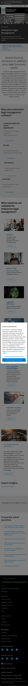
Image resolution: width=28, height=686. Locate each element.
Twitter (7, 658)
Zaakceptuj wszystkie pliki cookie (14, 360)
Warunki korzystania (6, 672)
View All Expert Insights (7, 486)
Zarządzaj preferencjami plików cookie (14, 356)
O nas (2, 585)
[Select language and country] (25, 6)
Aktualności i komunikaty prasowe (10, 588)
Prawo (2, 611)
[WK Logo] (6, 664)
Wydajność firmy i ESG (7, 605)
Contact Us (4, 632)
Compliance (4, 608)
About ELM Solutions (6, 641)
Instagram (7, 650)
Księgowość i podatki (6, 602)
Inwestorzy (4, 622)
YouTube (17, 650)
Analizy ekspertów (6, 616)
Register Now (8, 474)
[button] (15, 141)
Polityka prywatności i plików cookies (11, 675)
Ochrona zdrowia (5, 599)
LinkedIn (12, 650)
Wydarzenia (4, 591)
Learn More (10, 246)
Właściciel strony (5, 625)
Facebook (2, 650)
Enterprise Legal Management (9, 635)
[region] (14, 343)
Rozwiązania (9, 578)
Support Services (5, 638)
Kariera (3, 619)
